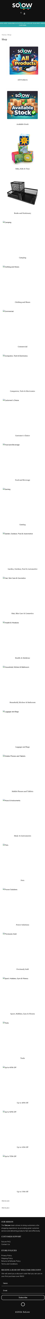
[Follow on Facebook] (23, 1304)
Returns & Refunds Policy (11, 1261)
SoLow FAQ (5, 1241)
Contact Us (5, 1244)
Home (4, 35)
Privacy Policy (6, 1255)
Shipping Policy (7, 1258)
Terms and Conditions (9, 1264)
